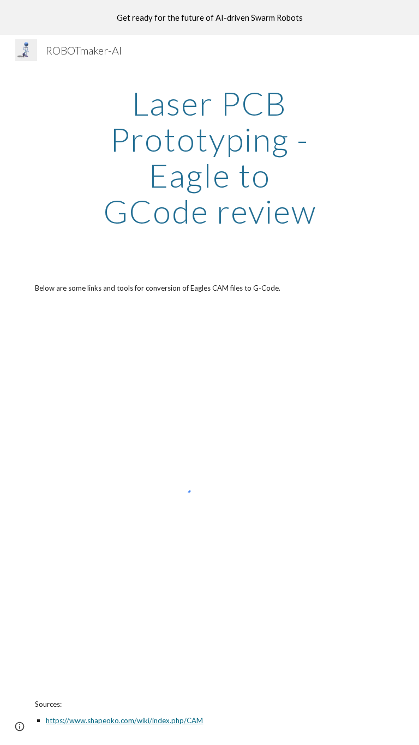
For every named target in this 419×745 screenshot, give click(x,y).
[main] (209, 157)
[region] (209, 17)
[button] (19, 726)
